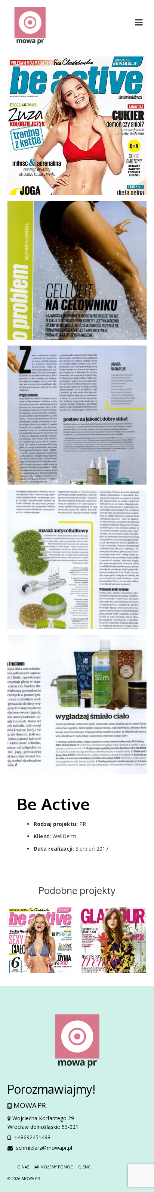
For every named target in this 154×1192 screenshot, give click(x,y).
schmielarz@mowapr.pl (43, 1147)
